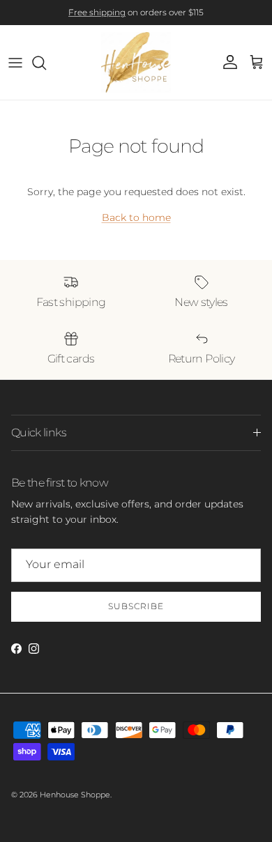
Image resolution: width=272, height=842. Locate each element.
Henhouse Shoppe (75, 794)
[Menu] (15, 62)
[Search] (46, 62)
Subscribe (136, 606)
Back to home (136, 217)
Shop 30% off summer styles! (182, 18)
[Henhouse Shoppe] (136, 62)
